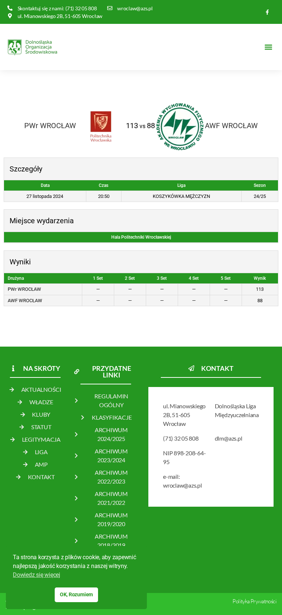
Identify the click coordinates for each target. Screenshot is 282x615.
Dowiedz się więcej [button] (36, 574)
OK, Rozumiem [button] (76, 595)
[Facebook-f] (267, 12)
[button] (269, 47)
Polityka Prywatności (254, 601)
